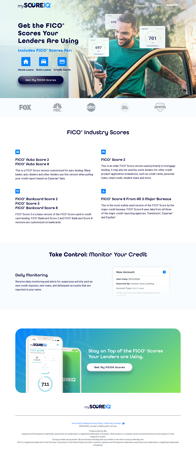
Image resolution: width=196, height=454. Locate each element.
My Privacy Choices (113, 423)
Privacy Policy (97, 423)
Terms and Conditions (81, 423)
